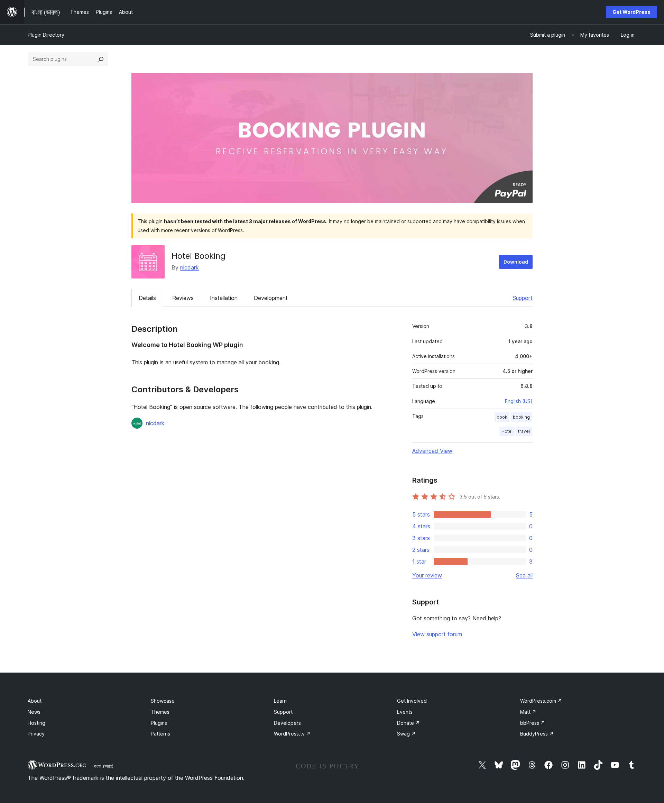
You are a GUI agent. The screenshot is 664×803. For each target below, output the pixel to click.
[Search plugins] (101, 59)
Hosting (36, 723)
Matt (528, 712)
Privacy (36, 734)
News (34, 712)
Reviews (183, 297)
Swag (406, 734)
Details (147, 297)
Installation (224, 297)
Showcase (163, 701)
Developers (287, 723)
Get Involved (412, 701)
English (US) (519, 401)
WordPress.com (541, 701)
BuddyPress (537, 734)
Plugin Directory (46, 35)
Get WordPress (631, 12)
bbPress (532, 723)
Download (516, 262)
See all (524, 575)
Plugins (159, 723)
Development (271, 297)
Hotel (507, 431)
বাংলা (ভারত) (103, 766)
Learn (280, 701)
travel (524, 431)
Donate (408, 723)
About (35, 701)
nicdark (189, 267)
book (502, 417)
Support (523, 297)
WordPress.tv (292, 734)
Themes (160, 712)
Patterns (160, 734)
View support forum (437, 634)
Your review (427, 575)
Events (405, 712)
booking (521, 417)
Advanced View (432, 450)
